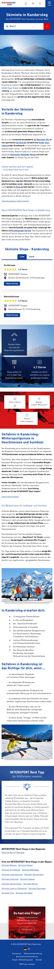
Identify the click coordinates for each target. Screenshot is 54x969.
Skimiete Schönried (10, 879)
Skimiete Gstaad (25, 865)
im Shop (16, 187)
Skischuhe (15, 155)
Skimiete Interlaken (24, 893)
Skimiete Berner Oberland (13, 853)
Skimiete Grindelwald (11, 870)
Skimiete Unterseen (37, 889)
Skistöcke (24, 155)
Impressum (16, 954)
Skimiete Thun (8, 893)
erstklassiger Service (21, 231)
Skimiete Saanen (27, 879)
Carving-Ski (21, 143)
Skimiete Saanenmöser (12, 884)
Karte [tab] (31, 257)
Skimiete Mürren (30, 884)
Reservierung (12, 284)
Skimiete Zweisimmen (34, 875)
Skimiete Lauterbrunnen (12, 875)
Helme (33, 155)
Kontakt (39, 960)
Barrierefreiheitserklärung (27, 957)
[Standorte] (26, 3)
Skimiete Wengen (9, 865)
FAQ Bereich (27, 930)
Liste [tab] (22, 257)
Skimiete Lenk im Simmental (14, 889)
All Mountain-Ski (41, 140)
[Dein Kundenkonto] (33, 3)
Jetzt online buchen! (10, 497)
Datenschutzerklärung (33, 954)
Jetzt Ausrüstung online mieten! (15, 201)
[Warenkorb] (40, 3)
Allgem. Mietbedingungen (22, 960)
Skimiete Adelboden (30, 870)
